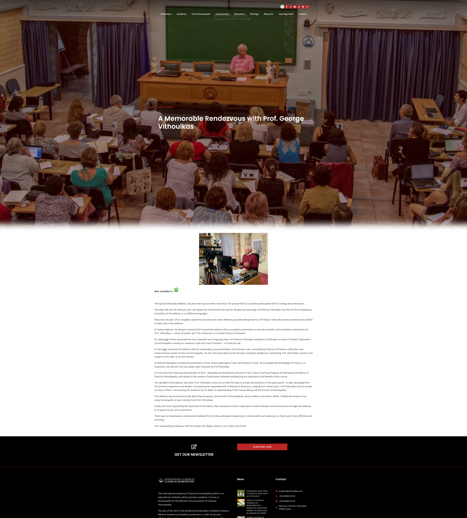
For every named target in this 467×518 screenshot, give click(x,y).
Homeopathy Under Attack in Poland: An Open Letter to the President (257, 493)
